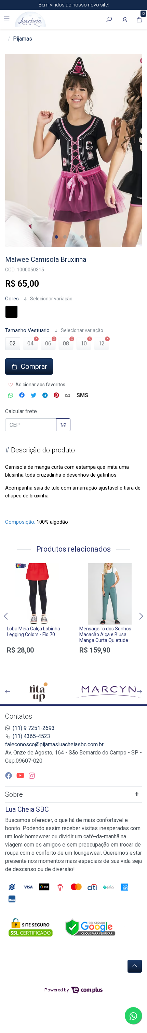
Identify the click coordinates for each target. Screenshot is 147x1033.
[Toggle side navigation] (7, 19)
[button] (124, 19)
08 (66, 343)
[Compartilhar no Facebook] (22, 395)
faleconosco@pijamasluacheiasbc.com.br (54, 744)
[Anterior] (7, 691)
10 (84, 343)
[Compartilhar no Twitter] (33, 395)
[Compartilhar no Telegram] (45, 395)
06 (48, 343)
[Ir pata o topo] (135, 966)
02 (13, 343)
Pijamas (22, 38)
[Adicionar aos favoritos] (15, 569)
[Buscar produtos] (109, 19)
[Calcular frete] (63, 424)
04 (30, 343)
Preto (11, 311)
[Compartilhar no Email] (68, 395)
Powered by (57, 989)
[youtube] (21, 776)
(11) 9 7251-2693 (34, 728)
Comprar (37, 662)
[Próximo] (139, 691)
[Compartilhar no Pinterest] (56, 395)
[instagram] (32, 776)
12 (101, 343)
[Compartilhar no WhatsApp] (10, 395)
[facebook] (9, 776)
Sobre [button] (14, 794)
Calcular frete (21, 411)
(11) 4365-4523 (31, 736)
